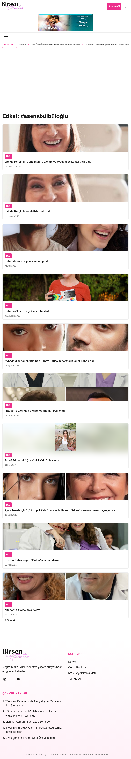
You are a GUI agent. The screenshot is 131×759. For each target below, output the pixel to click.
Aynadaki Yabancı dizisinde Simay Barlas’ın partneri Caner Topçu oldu (50, 360)
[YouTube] (18, 679)
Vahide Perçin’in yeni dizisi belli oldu (28, 211)
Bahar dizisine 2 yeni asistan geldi (26, 261)
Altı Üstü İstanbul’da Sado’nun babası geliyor (44, 44)
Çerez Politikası (77, 667)
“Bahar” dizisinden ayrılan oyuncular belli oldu (35, 410)
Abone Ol (114, 6)
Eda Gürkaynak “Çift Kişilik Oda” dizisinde (32, 460)
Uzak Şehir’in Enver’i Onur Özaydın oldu (30, 737)
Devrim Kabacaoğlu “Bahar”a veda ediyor (32, 560)
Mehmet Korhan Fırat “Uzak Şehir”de (27, 721)
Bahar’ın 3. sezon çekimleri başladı (27, 311)
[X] (11, 679)
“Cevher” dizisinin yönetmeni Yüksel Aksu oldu (99, 44)
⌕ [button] (126, 6)
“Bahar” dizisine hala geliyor (23, 609)
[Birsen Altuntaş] (13, 6)
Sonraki (11, 620)
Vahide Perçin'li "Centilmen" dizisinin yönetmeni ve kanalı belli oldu (48, 161)
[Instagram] (4, 679)
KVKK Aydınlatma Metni (82, 673)
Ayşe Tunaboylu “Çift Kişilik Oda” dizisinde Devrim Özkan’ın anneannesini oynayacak (60, 510)
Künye (72, 661)
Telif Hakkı (74, 678)
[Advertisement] (65, 74)
